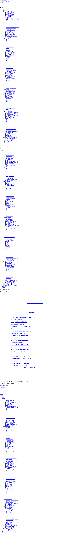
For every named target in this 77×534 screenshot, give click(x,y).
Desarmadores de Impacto (10, 105)
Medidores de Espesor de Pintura (11, 72)
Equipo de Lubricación (8, 111)
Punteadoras (8, 60)
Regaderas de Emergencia (10, 138)
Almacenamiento (9, 119)
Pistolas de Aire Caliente (10, 61)
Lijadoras (7, 57)
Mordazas (8, 62)
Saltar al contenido (3, 0)
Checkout (1, 394)
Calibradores (8, 128)
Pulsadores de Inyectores (10, 92)
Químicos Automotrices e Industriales (10, 142)
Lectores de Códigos (9, 15)
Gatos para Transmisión (10, 33)
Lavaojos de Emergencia (10, 139)
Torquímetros (8, 98)
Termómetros (8, 135)
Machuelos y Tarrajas (9, 130)
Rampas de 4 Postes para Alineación (12, 27)
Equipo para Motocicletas (8, 141)
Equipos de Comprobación (10, 91)
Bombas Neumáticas (9, 114)
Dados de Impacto (9, 101)
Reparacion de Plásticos (10, 53)
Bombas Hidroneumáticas (10, 125)
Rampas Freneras (9, 29)
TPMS (7, 21)
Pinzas (7, 109)
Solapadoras (8, 67)
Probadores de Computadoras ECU (12, 18)
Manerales (8, 103)
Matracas (7, 102)
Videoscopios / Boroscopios (10, 86)
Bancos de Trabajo (9, 120)
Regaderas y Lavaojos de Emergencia (10, 137)
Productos (3, 10)
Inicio (3, 9)
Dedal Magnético (9, 136)
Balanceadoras (8, 40)
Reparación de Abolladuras (10, 52)
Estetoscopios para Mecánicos (11, 88)
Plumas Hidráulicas (9, 35)
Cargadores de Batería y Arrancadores (12, 82)
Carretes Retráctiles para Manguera (12, 115)
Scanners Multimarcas (10, 12)
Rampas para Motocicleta (10, 30)
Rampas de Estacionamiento (11, 28)
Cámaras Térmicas (9, 87)
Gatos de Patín (8, 31)
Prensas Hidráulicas (9, 122)
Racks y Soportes (9, 71)
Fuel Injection (6, 89)
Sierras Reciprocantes (10, 66)
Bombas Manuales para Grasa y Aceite (12, 113)
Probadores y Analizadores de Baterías (12, 19)
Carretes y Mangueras (10, 124)
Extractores (8, 80)
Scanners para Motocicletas (11, 14)
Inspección (8, 133)
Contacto (3, 144)
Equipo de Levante (7, 25)
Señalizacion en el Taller (8, 140)
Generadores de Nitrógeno (10, 76)
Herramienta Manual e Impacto (9, 94)
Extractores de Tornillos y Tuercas (12, 131)
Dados (7, 100)
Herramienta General (7, 118)
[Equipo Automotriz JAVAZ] (4, 3)
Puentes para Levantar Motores (11, 36)
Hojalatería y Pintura (7, 44)
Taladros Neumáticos (9, 68)
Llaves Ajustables (9, 107)
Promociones (4, 143)
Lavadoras (8, 83)
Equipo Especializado (7, 74)
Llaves (7, 99)
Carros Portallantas (9, 43)
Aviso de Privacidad (4, 385)
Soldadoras (8, 50)
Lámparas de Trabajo (9, 132)
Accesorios (8, 110)
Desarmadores (8, 104)
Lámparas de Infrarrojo (10, 51)
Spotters (7, 48)
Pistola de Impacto (9, 96)
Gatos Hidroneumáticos (10, 32)
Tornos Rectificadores (10, 75)
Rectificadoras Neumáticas (10, 63)
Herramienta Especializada (10, 81)
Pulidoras (7, 59)
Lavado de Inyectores (9, 90)
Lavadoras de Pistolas (10, 54)
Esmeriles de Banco (9, 127)
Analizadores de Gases (10, 20)
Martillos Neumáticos (9, 58)
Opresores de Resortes (10, 42)
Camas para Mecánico (10, 123)
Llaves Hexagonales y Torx (10, 108)
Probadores (8, 17)
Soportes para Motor (9, 37)
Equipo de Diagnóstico (8, 11)
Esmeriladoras (8, 64)
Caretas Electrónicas (9, 73)
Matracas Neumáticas (10, 97)
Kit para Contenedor (9, 116)
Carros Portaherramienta (10, 121)
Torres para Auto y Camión (10, 34)
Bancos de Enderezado (10, 47)
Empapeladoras (9, 56)
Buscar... (1, 5)
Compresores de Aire (9, 77)
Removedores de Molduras (10, 69)
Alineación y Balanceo (7, 38)
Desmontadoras (9, 41)
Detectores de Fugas (9, 84)
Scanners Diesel (9, 13)
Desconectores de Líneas (10, 93)
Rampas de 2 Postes (9, 26)
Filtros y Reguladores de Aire (11, 129)
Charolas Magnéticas (9, 134)
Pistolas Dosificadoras (10, 117)
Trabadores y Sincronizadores (11, 78)
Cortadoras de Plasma (10, 49)
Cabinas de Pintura (9, 46)
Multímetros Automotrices (10, 22)
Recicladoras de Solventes (10, 55)
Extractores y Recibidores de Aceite (12, 112)
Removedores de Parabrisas (11, 70)
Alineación (8, 39)
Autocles (7, 95)
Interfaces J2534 (9, 16)
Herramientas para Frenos (10, 79)
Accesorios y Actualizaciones (11, 23)
